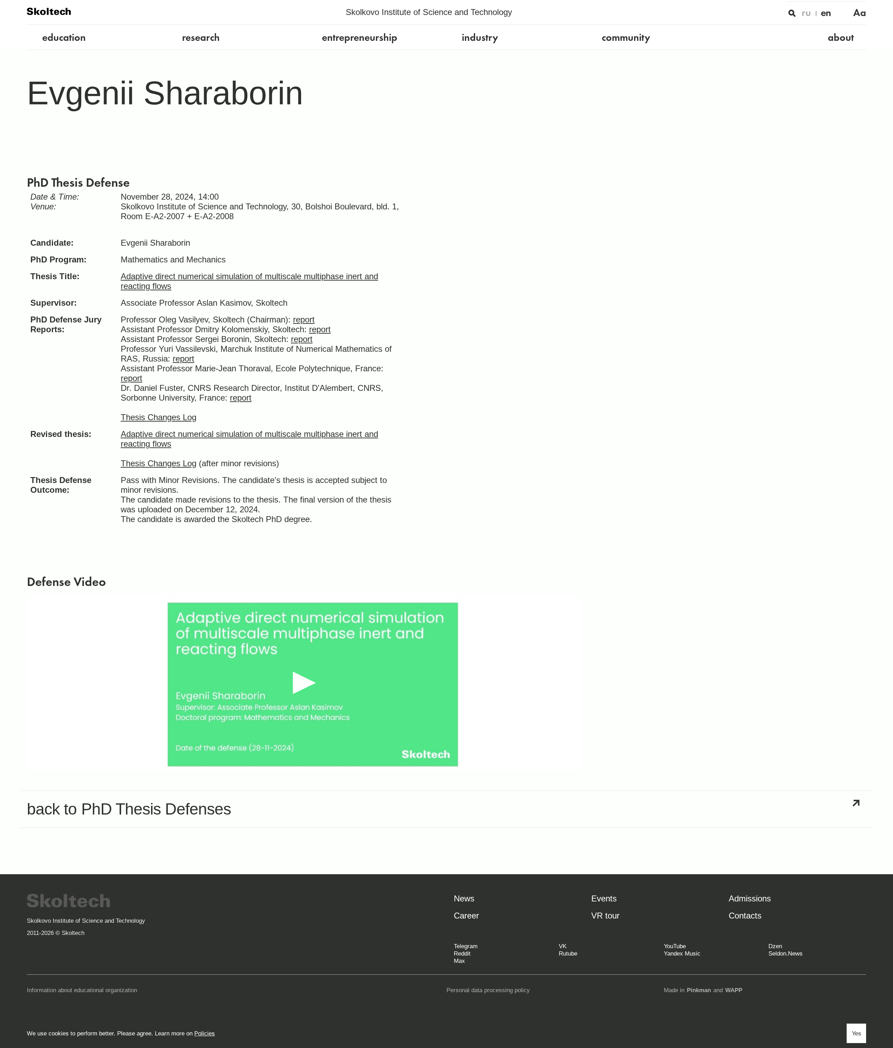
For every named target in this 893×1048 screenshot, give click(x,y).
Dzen (775, 946)
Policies (204, 1033)
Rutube (568, 953)
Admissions (750, 898)
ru (806, 12)
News (464, 898)
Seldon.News (785, 953)
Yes (856, 1033)
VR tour (605, 915)
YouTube (675, 946)
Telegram (466, 946)
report (304, 319)
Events (604, 898)
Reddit (462, 953)
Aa (859, 12)
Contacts (745, 915)
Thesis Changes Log (158, 417)
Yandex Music (682, 953)
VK (562, 946)
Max (459, 961)
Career (466, 915)
